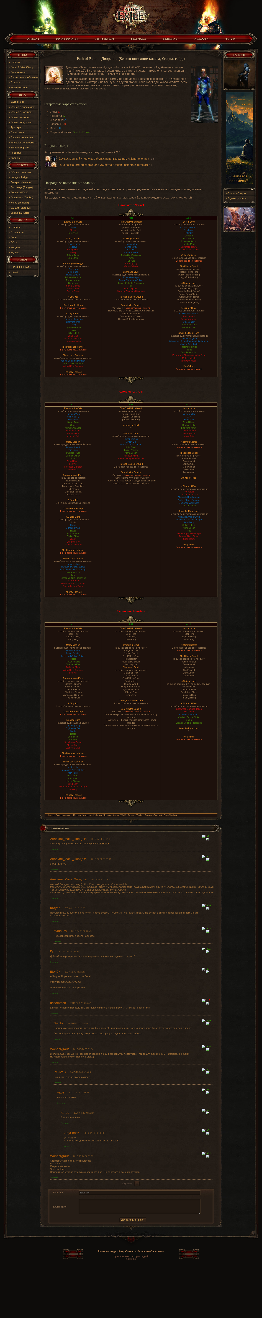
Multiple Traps (73, 453)
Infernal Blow (73, 288)
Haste (73, 531)
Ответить (54, 849)
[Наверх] (131, 1241)
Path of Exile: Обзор (22, 67)
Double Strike (189, 425)
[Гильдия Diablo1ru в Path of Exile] (239, 231)
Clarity (73, 324)
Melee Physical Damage (73, 583)
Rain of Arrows (73, 280)
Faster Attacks (73, 572)
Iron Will (73, 464)
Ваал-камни (18, 132)
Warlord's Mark (131, 266)
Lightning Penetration (188, 344)
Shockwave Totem (73, 742)
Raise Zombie (73, 275)
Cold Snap (73, 272)
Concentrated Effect (188, 714)
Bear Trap (73, 283)
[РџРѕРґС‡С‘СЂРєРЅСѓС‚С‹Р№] (93, 1197)
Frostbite (131, 249)
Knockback (189, 492)
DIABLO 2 (33, 38)
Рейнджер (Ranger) (102, 815)
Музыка (15, 252)
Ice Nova (73, 247)
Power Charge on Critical (131, 280)
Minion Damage (131, 277)
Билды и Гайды (20, 177)
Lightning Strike (73, 341)
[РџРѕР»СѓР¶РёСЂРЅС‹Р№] (81, 1197)
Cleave (73, 230)
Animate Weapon (73, 277)
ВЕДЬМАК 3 (170, 38)
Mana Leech (131, 453)
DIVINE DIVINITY (67, 38)
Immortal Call (73, 436)
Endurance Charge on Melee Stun (189, 355)
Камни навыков (20, 117)
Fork (131, 286)
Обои (14, 242)
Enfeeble (188, 233)
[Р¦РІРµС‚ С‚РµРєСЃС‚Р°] (111, 1197)
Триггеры (16, 127)
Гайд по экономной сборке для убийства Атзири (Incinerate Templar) (103, 164)
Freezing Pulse (73, 244)
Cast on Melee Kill (189, 494)
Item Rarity (73, 450)
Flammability (131, 244)
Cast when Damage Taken (189, 709)
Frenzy (131, 258)
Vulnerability (73, 417)
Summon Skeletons (73, 319)
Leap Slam (73, 336)
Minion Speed (73, 447)
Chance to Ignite (189, 338)
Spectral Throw (82, 132)
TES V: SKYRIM (104, 38)
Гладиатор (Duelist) (22, 197)
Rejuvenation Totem (189, 249)
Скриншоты (17, 232)
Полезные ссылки (21, 266)
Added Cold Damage (73, 363)
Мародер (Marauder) (82, 815)
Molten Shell (73, 745)
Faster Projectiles (189, 347)
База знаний (18, 101)
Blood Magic (73, 461)
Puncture (131, 261)
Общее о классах (21, 172)
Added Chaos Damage (189, 500)
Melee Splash (131, 288)
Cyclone (189, 235)
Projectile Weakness (131, 255)
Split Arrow (73, 233)
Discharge (189, 230)
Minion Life (131, 442)
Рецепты (16, 152)
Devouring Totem (189, 319)
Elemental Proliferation (189, 497)
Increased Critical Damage (73, 569)
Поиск (14, 271)
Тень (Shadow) (170, 815)
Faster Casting (131, 439)
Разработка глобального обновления (141, 1251)
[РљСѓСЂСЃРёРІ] (85, 1197)
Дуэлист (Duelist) (135, 815)
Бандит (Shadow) (21, 207)
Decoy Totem (73, 291)
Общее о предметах (23, 106)
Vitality (73, 539)
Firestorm (73, 269)
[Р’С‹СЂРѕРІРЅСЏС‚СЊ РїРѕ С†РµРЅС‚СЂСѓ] (102, 1197)
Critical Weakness (189, 227)
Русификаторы (19, 87)
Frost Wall (189, 419)
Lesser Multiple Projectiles (131, 283)
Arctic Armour (73, 533)
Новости (15, 62)
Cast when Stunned (188, 313)
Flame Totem (73, 433)
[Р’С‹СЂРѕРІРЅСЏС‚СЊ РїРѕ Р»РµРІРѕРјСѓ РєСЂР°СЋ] (98, 1197)
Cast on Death (189, 505)
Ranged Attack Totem (73, 586)
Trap (73, 575)
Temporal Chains (189, 324)
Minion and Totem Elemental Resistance (188, 341)
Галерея (15, 227)
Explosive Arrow (189, 241)
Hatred (73, 330)
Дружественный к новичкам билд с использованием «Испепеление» (104, 158)
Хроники (15, 157)
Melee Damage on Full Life (131, 458)
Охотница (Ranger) (22, 187)
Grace (73, 425)
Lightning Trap (73, 322)
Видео (14, 237)
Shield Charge (73, 286)
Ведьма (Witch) (19, 192)
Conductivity (131, 247)
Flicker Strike (73, 333)
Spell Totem (73, 580)
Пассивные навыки (22, 137)
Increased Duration (73, 467)
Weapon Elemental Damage (131, 291)
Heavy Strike (73, 249)
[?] (204, 836)
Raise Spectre (131, 252)
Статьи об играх (236, 193)
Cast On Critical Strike (188, 717)
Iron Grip (73, 789)
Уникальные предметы (24, 142)
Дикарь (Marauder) (21, 182)
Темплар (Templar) (153, 815)
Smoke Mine (189, 244)
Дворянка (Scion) (20, 212)
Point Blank (131, 447)
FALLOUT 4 (201, 38)
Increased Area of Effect (131, 444)
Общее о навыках (21, 111)
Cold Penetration (189, 352)
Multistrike (189, 711)
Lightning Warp (73, 414)
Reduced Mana (131, 456)
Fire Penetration (189, 361)
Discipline (73, 419)
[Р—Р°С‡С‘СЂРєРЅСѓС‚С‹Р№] (89, 1197)
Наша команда (107, 1251)
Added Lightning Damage (73, 361)
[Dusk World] (131, 16)
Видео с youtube (236, 198)
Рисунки (15, 247)
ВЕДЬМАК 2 (138, 38)
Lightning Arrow (73, 327)
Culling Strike (188, 525)
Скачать (15, 82)
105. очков (103, 843)
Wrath (73, 731)
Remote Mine (73, 564)
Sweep (73, 252)
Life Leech (73, 469)
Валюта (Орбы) (20, 147)
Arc (189, 417)
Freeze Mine (189, 238)
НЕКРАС (61, 863)
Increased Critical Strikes (73, 567)
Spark (73, 227)
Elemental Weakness (189, 503)
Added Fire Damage (73, 366)
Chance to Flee (73, 456)
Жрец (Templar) (20, 202)
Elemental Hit (188, 327)
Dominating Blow (189, 247)
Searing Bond (189, 433)
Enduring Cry (131, 263)
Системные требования (24, 77)
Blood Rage (73, 422)
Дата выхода (18, 72)
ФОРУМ (230, 38)
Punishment (189, 316)
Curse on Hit (189, 322)
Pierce (189, 350)
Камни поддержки (21, 122)
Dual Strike (73, 258)
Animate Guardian (73, 338)
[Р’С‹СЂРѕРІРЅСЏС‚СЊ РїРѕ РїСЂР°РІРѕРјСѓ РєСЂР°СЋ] (106, 1197)
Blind (73, 458)
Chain (189, 720)
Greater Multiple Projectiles (189, 723)
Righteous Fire (73, 728)
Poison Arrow (73, 255)
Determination (73, 430)
